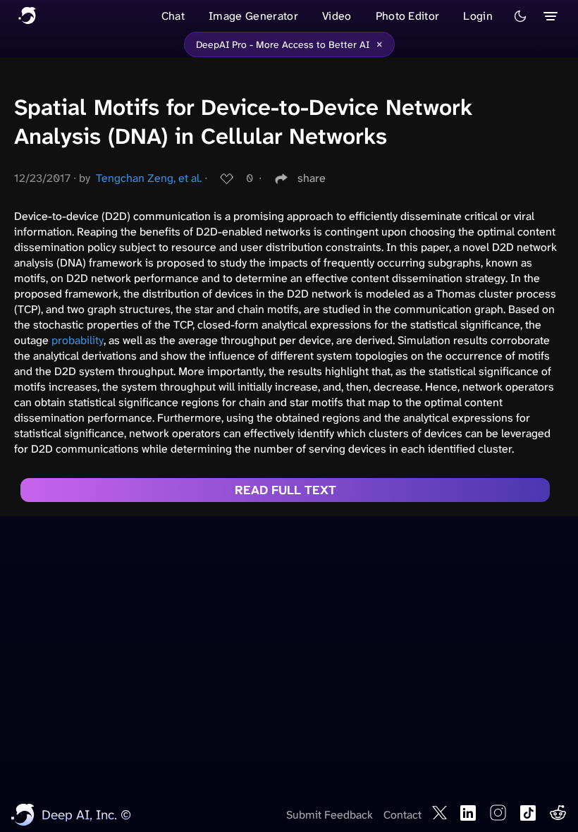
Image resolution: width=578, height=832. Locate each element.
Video (337, 15)
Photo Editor (408, 15)
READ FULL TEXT (285, 490)
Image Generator (253, 15)
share (311, 178)
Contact (402, 814)
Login (478, 15)
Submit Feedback (329, 814)
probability (77, 340)
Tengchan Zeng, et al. (149, 178)
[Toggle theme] (520, 16)
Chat (173, 15)
